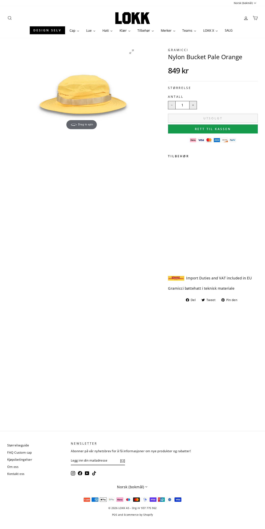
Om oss (12, 467)
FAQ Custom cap (19, 452)
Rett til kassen (213, 129)
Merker (166, 30)
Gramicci (178, 50)
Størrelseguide (18, 445)
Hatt (106, 30)
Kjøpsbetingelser (19, 459)
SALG (229, 30)
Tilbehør (144, 30)
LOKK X (209, 30)
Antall (176, 97)
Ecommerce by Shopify (138, 514)
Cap (73, 30)
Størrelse (179, 88)
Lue (89, 30)
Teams (187, 30)
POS (114, 514)
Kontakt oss (16, 474)
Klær (123, 30)
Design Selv (47, 30)
